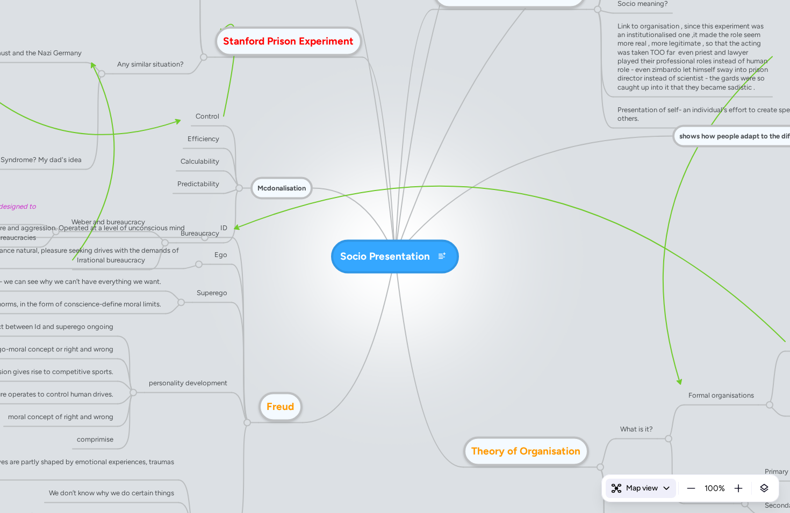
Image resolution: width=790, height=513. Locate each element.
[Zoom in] (738, 488)
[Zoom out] (691, 488)
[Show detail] (764, 488)
